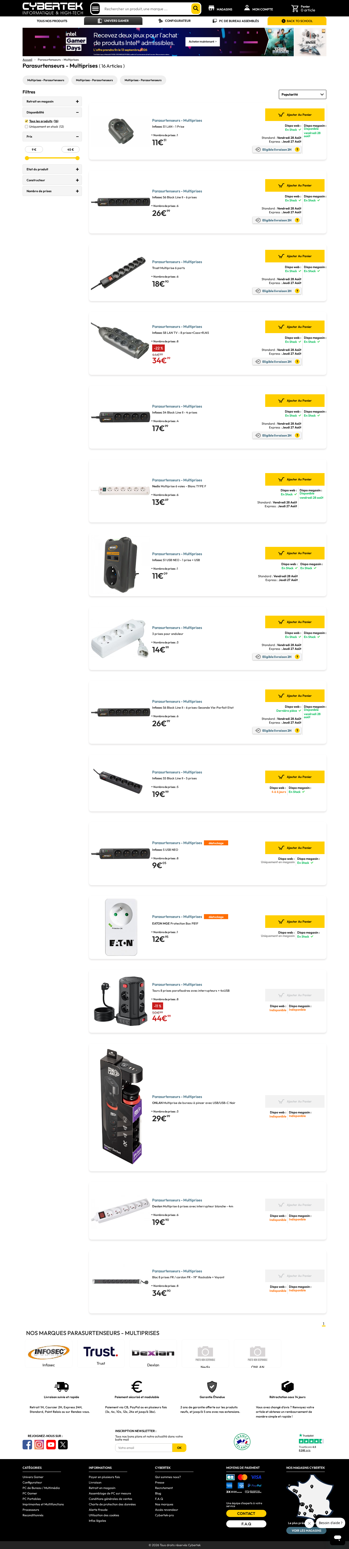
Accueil (27, 59)
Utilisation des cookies (104, 1515)
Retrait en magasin (40, 101)
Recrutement (164, 1488)
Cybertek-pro (164, 1515)
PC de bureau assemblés (239, 21)
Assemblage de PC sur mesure (110, 1493)
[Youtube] (51, 1444)
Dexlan (153, 1365)
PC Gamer (30, 1493)
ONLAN (257, 1366)
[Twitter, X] (63, 1444)
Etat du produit (37, 169)
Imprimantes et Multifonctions (43, 1504)
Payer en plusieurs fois (104, 1477)
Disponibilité (35, 112)
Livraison (95, 1482)
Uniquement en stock (46, 126)
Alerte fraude (98, 1510)
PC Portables (32, 1499)
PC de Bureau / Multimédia (41, 1488)
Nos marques (164, 1504)
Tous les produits (43, 121)
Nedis (205, 1366)
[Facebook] (27, 1444)
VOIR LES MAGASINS (306, 1530)
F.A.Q (159, 1499)
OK (179, 1448)
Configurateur (178, 21)
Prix (29, 136)
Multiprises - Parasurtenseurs (45, 80)
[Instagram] (39, 1444)
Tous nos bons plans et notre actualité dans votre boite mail (149, 1438)
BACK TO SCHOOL (300, 21)
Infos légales (97, 1520)
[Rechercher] (195, 8)
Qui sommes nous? (168, 1477)
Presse (159, 1482)
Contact (246, 1513)
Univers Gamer (116, 21)
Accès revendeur (166, 1510)
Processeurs (31, 1510)
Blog (158, 1493)
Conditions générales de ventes (110, 1499)
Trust (101, 1363)
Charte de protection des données (112, 1504)
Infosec (48, 1365)
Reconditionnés (33, 1515)
